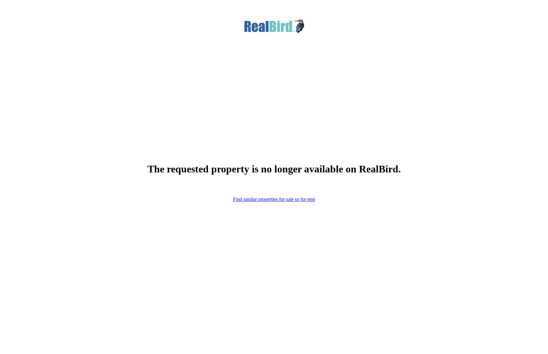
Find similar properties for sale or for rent (274, 199)
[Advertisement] (274, 88)
